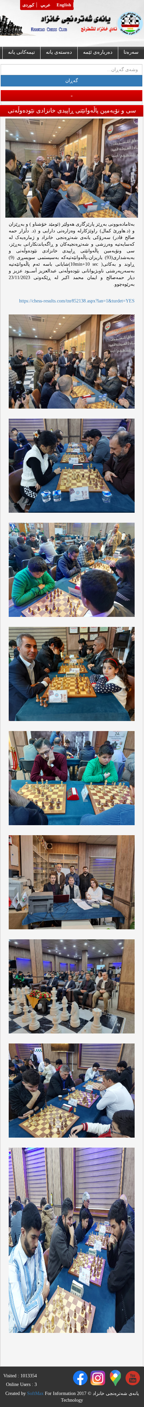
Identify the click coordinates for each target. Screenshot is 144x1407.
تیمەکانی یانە (21, 52)
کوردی (28, 4)
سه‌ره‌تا (131, 52)
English (64, 4)
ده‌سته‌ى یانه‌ (59, 52)
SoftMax (35, 1393)
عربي (46, 4)
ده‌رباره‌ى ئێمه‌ (98, 52)
